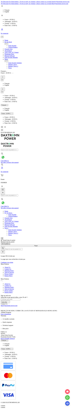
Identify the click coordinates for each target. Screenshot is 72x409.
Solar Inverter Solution (15, 63)
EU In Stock (8, 42)
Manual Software (9, 56)
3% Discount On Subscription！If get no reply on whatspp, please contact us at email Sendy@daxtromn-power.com (35, 1)
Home (6, 40)
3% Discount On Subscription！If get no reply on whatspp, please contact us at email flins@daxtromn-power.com (34, 3)
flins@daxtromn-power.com (9, 305)
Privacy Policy (8, 274)
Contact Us (7, 269)
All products (8, 50)
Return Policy (8, 276)
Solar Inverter (12, 45)
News (6, 59)
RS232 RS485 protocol (8, 338)
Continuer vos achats (7, 262)
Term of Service (9, 272)
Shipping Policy (9, 270)
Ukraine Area (8, 49)
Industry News (12, 64)
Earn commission (6, 314)
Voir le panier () (6, 243)
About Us (7, 267)
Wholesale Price (9, 54)
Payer (36, 245)
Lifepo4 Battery (13, 47)
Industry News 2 (13, 66)
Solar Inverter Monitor (11, 57)
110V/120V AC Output (11, 52)
